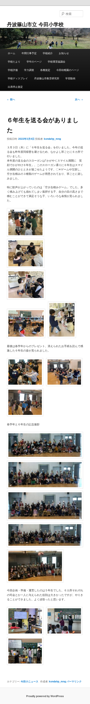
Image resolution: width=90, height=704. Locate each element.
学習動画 (70, 78)
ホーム (11, 53)
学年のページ (34, 61)
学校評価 (13, 70)
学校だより (14, 61)
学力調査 (29, 70)
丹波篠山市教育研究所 (46, 78)
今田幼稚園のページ (67, 70)
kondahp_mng (52, 139)
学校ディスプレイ (18, 78)
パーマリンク (74, 681)
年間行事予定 (29, 53)
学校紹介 (48, 53)
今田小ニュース (29, 681)
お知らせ (64, 53)
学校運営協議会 (56, 61)
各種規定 (45, 70)
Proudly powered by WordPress (45, 696)
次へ (79, 99)
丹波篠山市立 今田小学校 (35, 24)
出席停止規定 (15, 86)
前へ (11, 99)
